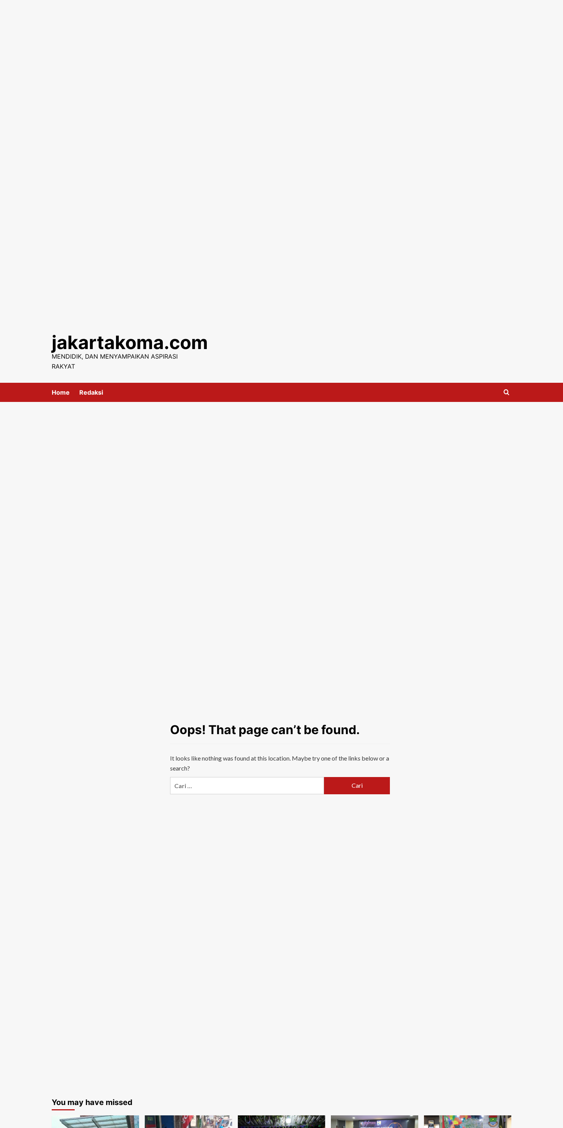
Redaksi (91, 392)
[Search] (506, 392)
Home (61, 392)
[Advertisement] (281, 53)
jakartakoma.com (130, 342)
